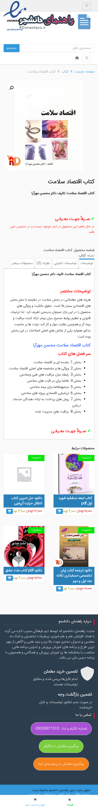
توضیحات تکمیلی (65, 263)
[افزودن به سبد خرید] (59, 511)
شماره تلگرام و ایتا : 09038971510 (61, 729)
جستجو (11, 48)
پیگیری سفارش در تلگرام (61, 746)
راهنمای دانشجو (56, 23)
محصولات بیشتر (22, 263)
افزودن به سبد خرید (35, 805)
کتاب (65, 72)
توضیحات (86, 263)
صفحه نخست (84, 72)
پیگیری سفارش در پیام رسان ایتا (61, 764)
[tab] (86, 263)
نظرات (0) (43, 263)
